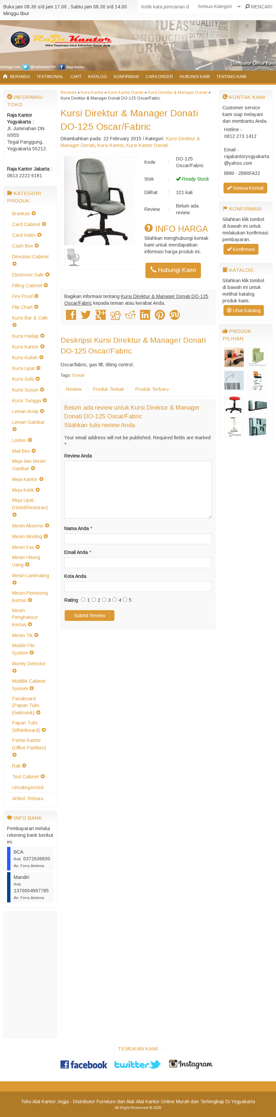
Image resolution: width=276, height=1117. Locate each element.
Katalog (97, 76)
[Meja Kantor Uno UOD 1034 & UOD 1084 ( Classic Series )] (234, 387)
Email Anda (76, 552)
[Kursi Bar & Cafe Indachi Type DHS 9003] (234, 433)
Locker (19, 440)
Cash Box (22, 246)
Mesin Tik (22, 635)
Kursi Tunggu (26, 400)
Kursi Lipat (23, 368)
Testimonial (50, 76)
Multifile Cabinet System (28, 684)
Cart (75, 76)
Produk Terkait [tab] (108, 389)
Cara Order (159, 76)
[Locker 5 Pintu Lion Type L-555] (257, 433)
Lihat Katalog (246, 310)
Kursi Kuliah (25, 357)
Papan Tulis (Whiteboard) (26, 726)
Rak (16, 766)
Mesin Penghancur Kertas (25, 617)
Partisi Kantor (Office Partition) (29, 744)
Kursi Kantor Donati (125, 92)
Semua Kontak (248, 188)
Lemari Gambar (28, 422)
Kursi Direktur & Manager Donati (177, 92)
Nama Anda (76, 528)
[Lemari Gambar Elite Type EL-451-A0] (257, 364)
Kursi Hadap (25, 336)
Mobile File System (23, 649)
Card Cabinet (26, 224)
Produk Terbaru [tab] (152, 389)
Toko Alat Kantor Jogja (45, 1101)
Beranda (19, 76)
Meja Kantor (25, 479)
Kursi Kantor (25, 346)
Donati (78, 375)
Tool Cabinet (25, 776)
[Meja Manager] (234, 364)
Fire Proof (22, 296)
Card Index (24, 235)
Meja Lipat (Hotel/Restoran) (30, 503)
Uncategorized (27, 787)
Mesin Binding (27, 536)
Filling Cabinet (27, 285)
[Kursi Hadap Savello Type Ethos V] (257, 387)
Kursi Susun (25, 390)
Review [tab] (73, 389)
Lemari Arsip (25, 411)
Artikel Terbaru (27, 798)
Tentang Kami (231, 76)
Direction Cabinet (30, 256)
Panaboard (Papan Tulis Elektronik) (25, 705)
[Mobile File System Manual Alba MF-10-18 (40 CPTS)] (257, 410)
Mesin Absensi (27, 525)
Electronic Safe (28, 274)
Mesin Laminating (30, 575)
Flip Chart (22, 307)
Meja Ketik (23, 490)
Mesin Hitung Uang (26, 561)
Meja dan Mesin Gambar (29, 464)
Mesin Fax (23, 547)
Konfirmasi (126, 76)
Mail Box (21, 451)
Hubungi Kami (195, 76)
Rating (71, 600)
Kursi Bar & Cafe (30, 318)
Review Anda (78, 455)
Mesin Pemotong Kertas (30, 596)
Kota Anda (75, 576)
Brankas (21, 213)
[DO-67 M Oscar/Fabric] (234, 410)
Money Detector (29, 663)
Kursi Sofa (23, 379)
